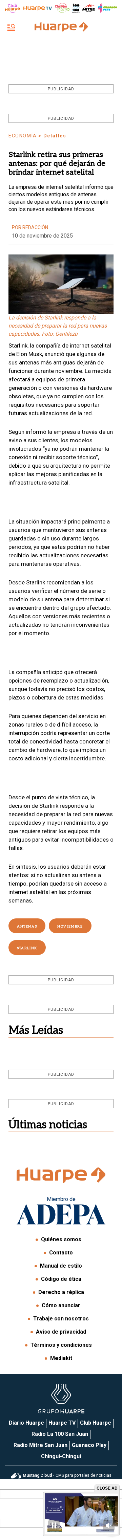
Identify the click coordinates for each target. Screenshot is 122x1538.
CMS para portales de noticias (67, 1475)
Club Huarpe (95, 1423)
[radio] (89, 8)
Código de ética (61, 1279)
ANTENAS (27, 926)
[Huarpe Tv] (37, 8)
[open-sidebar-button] (11, 28)
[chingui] (62, 8)
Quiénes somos (61, 1239)
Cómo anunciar (61, 1305)
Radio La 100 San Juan (60, 1434)
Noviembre (70, 926)
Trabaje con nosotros (61, 1318)
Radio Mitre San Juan (40, 1445)
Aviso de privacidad (61, 1332)
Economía (22, 135)
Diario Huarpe (26, 1423)
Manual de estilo (61, 1266)
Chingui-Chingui (61, 1456)
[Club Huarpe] (12, 8)
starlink (27, 948)
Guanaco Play (89, 1445)
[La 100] (76, 8)
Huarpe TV (62, 1423)
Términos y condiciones (61, 1345)
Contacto (61, 1252)
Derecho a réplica (61, 1292)
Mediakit (61, 1358)
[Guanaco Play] (107, 8)
